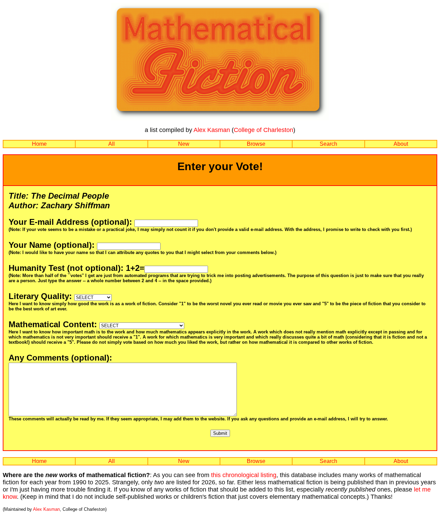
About (401, 144)
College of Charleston (263, 129)
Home (39, 144)
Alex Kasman (212, 129)
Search (328, 144)
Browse (256, 144)
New (183, 144)
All (111, 144)
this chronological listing (243, 475)
